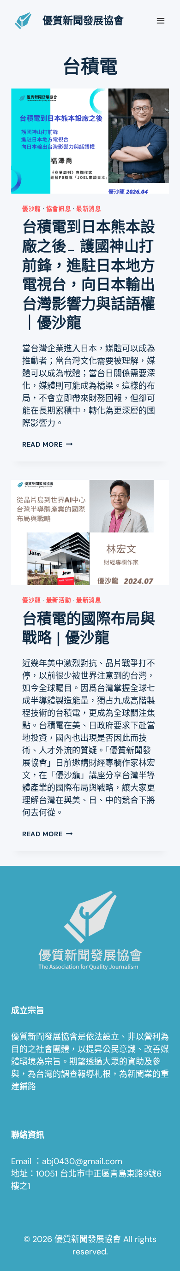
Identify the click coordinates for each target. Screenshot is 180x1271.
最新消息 (89, 209)
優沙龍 (31, 209)
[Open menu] (160, 20)
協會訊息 (59, 209)
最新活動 (59, 600)
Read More (47, 444)
